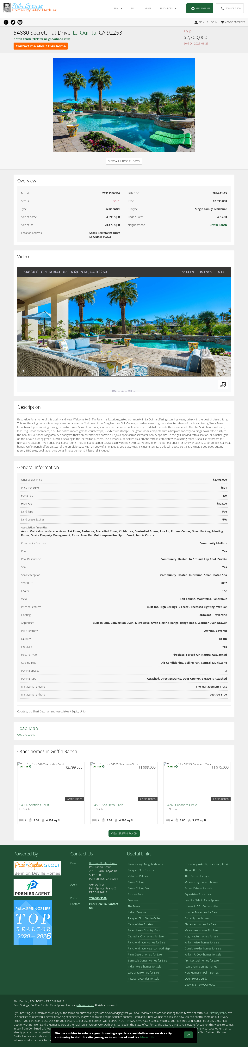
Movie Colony (136, 882)
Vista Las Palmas (138, 876)
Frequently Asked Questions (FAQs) (206, 864)
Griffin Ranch (218, 225)
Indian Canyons (137, 912)
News (148, 8)
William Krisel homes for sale (202, 942)
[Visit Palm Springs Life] (33, 922)
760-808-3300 (233, 8)
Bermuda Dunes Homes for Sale (147, 960)
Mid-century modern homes (202, 882)
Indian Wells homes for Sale (144, 966)
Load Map (27, 728)
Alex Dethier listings (197, 876)
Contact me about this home (41, 46)
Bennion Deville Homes (103, 863)
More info (147, 1037)
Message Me (203, 8)
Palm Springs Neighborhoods (145, 864)
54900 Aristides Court (34, 805)
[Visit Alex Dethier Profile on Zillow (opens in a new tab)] (33, 887)
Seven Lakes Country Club (143, 930)
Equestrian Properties (198, 894)
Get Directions (26, 734)
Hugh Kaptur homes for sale (202, 936)
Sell (133, 8)
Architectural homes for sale (202, 960)
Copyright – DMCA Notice (200, 984)
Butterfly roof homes (197, 918)
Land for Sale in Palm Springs (202, 900)
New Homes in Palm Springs (202, 972)
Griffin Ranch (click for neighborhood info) (42, 39)
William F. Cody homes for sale (203, 954)
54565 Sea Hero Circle (107, 805)
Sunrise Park (135, 894)
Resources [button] (166, 8)
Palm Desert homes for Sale (145, 954)
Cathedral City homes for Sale (146, 936)
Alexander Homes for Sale (200, 924)
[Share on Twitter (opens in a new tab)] (13, 22)
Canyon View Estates (140, 924)
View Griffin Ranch (124, 833)
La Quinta (84, 32)
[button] (231, 22)
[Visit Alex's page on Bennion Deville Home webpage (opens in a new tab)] (37, 868)
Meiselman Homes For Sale (201, 930)
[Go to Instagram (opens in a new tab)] (20, 22)
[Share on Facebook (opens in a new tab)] (6, 22)
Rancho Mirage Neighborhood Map (149, 948)
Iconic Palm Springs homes (201, 966)
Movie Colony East (139, 888)
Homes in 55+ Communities (202, 906)
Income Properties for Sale (201, 912)
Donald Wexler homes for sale (203, 948)
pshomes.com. (85, 1005)
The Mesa (134, 906)
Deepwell (133, 900)
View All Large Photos (124, 161)
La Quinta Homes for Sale (143, 972)
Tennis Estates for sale (198, 888)
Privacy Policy (219, 1013)
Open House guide (196, 978)
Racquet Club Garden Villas (144, 918)
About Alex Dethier (196, 870)
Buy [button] (116, 8)
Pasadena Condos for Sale (143, 978)
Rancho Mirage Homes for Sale (146, 942)
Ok (188, 1035)
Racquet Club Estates (141, 870)
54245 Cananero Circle (181, 805)
